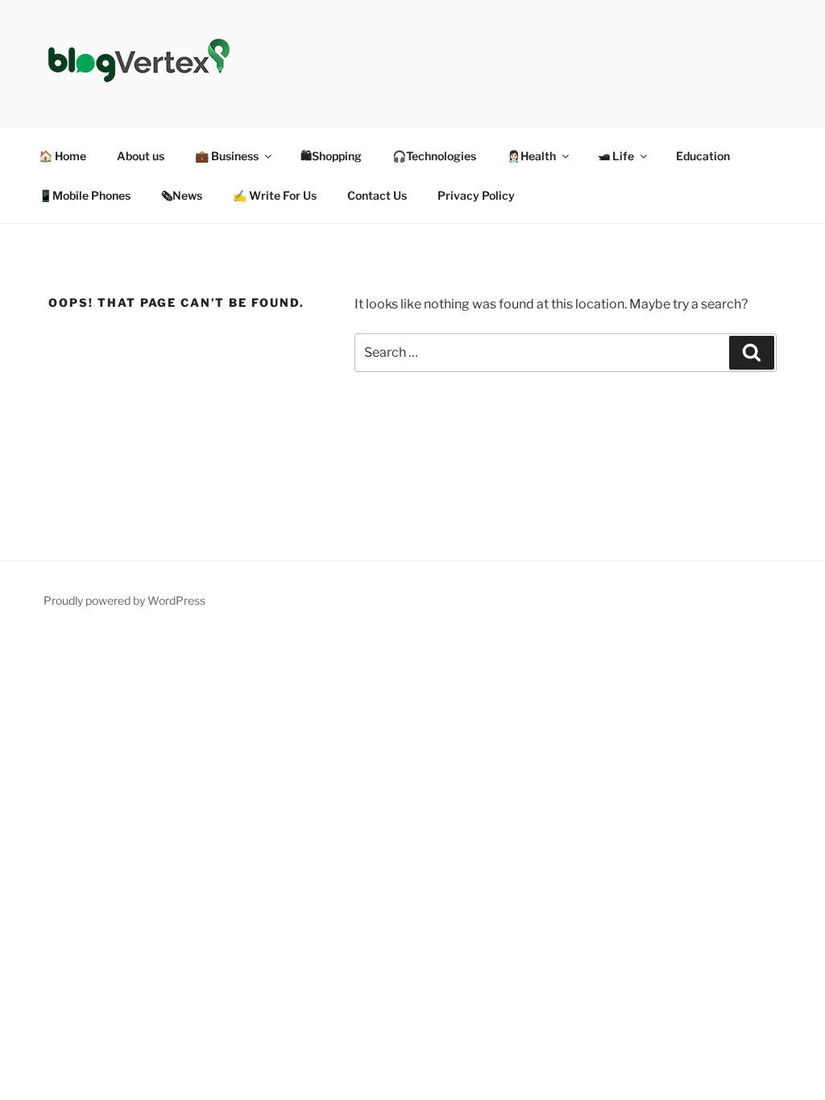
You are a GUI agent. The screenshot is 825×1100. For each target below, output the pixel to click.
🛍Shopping (331, 156)
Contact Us (377, 195)
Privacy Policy (476, 195)
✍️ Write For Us (275, 195)
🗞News (181, 195)
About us (140, 156)
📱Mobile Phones (85, 195)
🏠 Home (62, 156)
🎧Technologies (434, 156)
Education (703, 156)
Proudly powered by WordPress (124, 600)
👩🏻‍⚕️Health (531, 156)
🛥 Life (616, 156)
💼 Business (227, 156)
